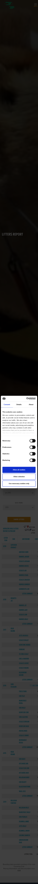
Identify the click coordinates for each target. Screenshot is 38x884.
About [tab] (31, 404)
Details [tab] (19, 404)
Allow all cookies (19, 470)
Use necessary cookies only (19, 483)
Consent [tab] (7, 404)
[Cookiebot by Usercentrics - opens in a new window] (27, 398)
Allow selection (19, 476)
